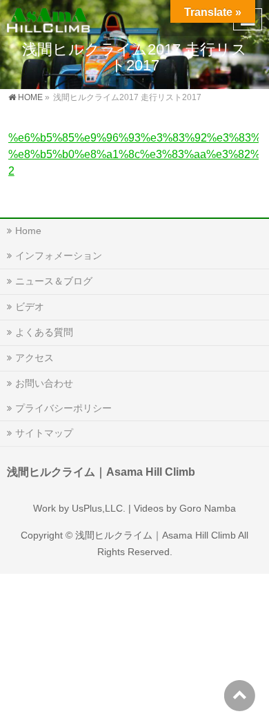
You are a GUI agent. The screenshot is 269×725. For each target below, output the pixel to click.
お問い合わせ (44, 383)
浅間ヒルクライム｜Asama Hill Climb (155, 535)
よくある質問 (44, 332)
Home (28, 230)
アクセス (34, 357)
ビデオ (29, 306)
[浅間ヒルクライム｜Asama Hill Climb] (49, 17)
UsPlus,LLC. (99, 508)
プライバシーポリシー (63, 408)
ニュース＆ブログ (53, 281)
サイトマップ (44, 432)
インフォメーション (58, 255)
